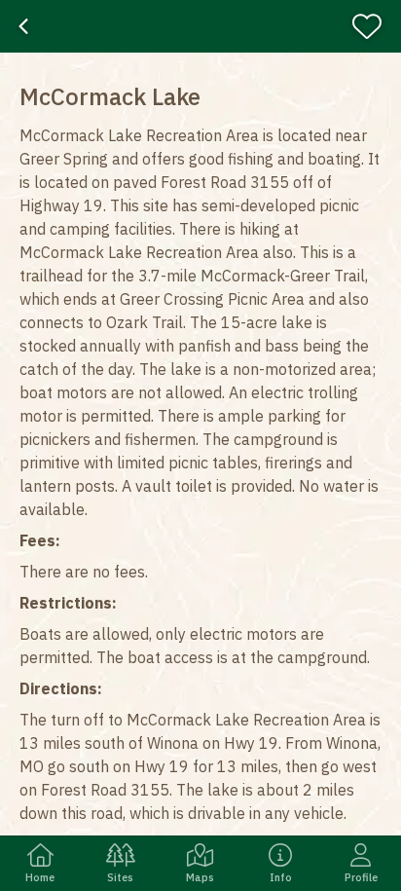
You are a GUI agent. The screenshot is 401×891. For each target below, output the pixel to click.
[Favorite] (373, 26)
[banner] (200, 26)
